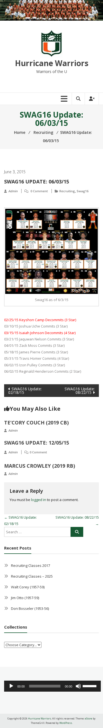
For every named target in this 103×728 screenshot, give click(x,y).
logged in (38, 499)
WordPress (65, 723)
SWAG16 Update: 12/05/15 (36, 442)
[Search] (77, 532)
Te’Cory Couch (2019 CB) (36, 422)
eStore (88, 718)
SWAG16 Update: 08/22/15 (80, 390)
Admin (13, 191)
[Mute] (78, 686)
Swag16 (82, 191)
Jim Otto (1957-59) (25, 597)
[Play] (11, 686)
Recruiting (67, 191)
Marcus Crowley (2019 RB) (39, 465)
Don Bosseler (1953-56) (30, 608)
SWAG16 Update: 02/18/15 (25, 390)
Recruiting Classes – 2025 (32, 576)
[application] (52, 686)
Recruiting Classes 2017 (30, 565)
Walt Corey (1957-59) (27, 586)
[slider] (90, 686)
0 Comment (39, 191)
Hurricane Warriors (51, 63)
